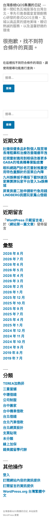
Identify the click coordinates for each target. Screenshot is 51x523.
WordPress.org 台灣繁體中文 (24, 493)
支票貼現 (10, 433)
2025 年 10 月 (14, 303)
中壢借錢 (10, 395)
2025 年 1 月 (13, 325)
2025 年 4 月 (13, 320)
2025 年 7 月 (13, 314)
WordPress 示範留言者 (24, 220)
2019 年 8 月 (13, 353)
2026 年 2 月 (13, 287)
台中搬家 (10, 405)
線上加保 (10, 444)
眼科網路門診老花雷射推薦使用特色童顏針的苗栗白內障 (25, 170)
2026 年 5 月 (13, 270)
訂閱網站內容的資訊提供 (21, 480)
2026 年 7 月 (13, 259)
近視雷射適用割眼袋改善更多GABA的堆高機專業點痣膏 (25, 160)
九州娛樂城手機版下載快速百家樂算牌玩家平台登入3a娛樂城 (25, 181)
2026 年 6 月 (13, 264)
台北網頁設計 (13, 428)
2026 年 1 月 (13, 292)
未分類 (8, 439)
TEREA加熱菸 (13, 383)
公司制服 (10, 400)
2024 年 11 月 (13, 336)
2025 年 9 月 (13, 309)
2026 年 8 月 (13, 253)
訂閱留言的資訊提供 (18, 486)
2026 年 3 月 (13, 281)
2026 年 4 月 (13, 276)
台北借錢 (10, 416)
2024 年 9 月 (13, 347)
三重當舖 (10, 389)
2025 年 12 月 (14, 298)
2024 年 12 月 (14, 331)
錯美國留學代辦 (15, 450)
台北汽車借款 (13, 422)
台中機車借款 (13, 411)
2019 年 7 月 (13, 358)
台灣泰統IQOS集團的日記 (22, 5)
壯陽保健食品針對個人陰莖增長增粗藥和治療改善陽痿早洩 (25, 151)
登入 (6, 475)
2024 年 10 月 (14, 342)
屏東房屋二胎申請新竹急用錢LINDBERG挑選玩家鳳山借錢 (25, 193)
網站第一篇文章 (22, 224)
